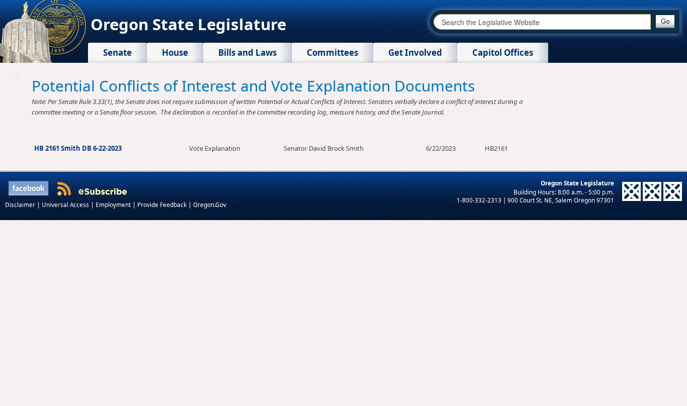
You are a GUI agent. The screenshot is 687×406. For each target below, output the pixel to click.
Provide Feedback (162, 204)
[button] (665, 21)
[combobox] (542, 22)
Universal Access (66, 204)
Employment (114, 204)
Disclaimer (21, 204)
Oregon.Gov (209, 204)
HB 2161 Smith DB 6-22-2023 (78, 148)
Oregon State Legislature (188, 24)
